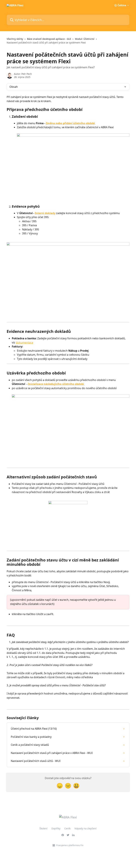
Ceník (67, 828)
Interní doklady (45, 213)
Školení (43, 828)
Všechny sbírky (15, 38)
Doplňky (55, 828)
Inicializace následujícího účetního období (56, 384)
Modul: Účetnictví (84, 38)
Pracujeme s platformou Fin (69, 845)
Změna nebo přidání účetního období (71, 123)
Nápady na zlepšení (85, 828)
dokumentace (24, 342)
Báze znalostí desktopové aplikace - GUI (49, 38)
